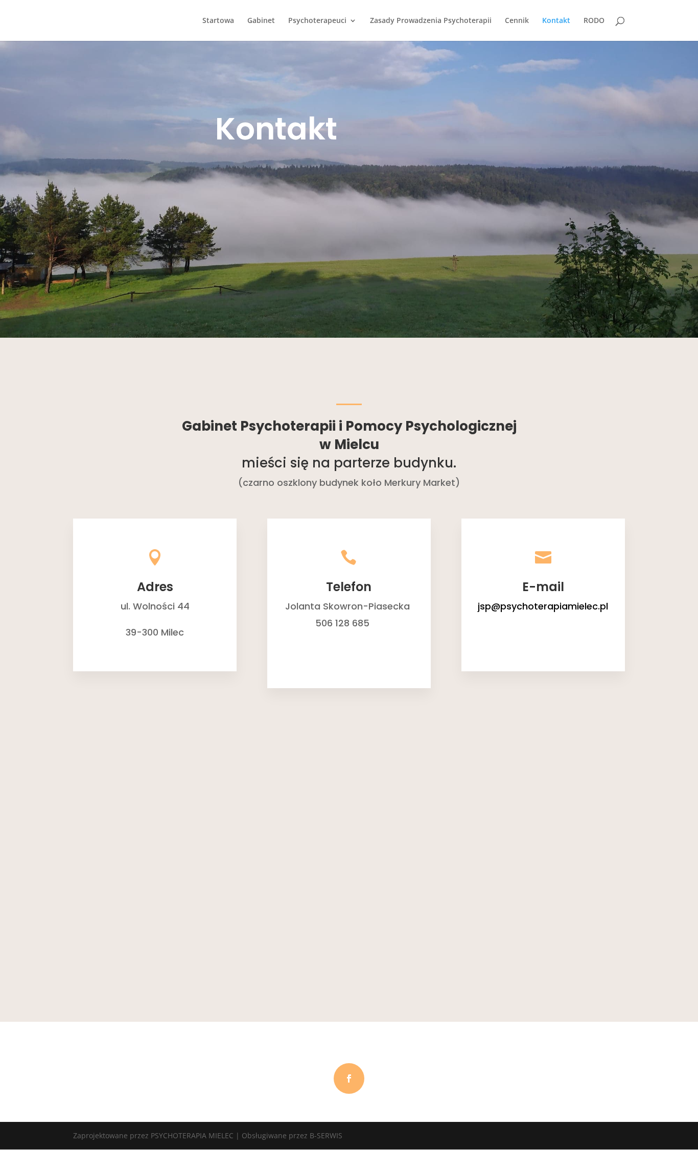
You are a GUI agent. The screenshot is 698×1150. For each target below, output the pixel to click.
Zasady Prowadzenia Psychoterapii (431, 21)
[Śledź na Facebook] (349, 1078)
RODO (594, 21)
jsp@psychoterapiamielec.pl (543, 606)
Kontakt (556, 21)
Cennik (517, 21)
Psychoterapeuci (317, 21)
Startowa (218, 21)
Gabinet (261, 21)
